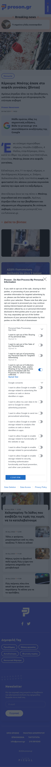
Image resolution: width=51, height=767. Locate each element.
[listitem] (25, 329)
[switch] (40, 335)
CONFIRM (15, 477)
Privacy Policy (41, 487)
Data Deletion (10, 487)
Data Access (25, 487)
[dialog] (25, 383)
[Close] (45, 280)
